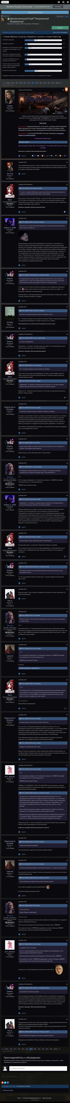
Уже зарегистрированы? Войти (42, 6)
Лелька (34, 648)
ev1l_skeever (36, 222)
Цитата (24, 156)
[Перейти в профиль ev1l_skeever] (10, 770)
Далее (57, 82)
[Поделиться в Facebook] (8, 1082)
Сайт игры (42, 123)
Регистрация (58, 6)
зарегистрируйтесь (21, 75)
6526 (45, 82)
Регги (10, 601)
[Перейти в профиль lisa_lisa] (10, 167)
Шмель (10, 278)
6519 (17, 82)
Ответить (60, 27)
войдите (12, 75)
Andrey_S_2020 (10, 228)
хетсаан (10, 322)
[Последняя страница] (61, 83)
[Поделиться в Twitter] (5, 1082)
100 (67, 16)
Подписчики (60, 16)
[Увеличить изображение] (42, 103)
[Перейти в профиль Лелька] (10, 469)
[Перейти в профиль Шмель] (10, 273)
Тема (18, 1098)
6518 (13, 82)
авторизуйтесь (55, 1060)
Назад (8, 82)
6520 (21, 82)
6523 (33, 82)
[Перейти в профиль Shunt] (10, 191)
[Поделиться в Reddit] (2, 1082)
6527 (49, 82)
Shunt (10, 200)
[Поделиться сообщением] (63, 90)
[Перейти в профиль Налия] (3, 19)
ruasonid (34, 467)
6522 (29, 82)
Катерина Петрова (8, 1090)
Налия (13, 23)
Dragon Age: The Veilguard (32, 23)
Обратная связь (46, 1098)
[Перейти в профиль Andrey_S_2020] (10, 222)
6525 (41, 82)
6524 (37, 82)
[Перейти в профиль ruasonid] (10, 649)
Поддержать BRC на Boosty (35, 12)
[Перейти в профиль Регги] (10, 594)
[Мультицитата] (19, 156)
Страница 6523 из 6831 (8, 85)
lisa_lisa (10, 174)
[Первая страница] (4, 83)
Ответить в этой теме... (18, 1068)
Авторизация (5, 16)
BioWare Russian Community (19, 7)
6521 (25, 82)
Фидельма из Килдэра (38, 275)
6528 (53, 82)
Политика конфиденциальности (32, 1098)
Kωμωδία (34, 188)
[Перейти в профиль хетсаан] (10, 313)
